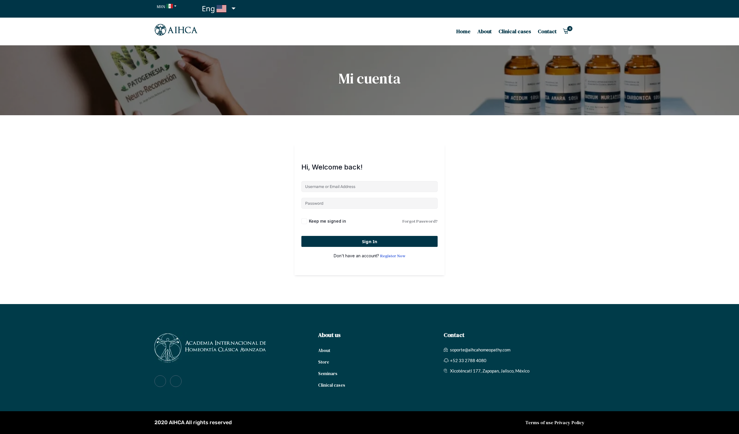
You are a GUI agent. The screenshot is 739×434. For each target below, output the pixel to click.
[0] (565, 31)
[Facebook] (160, 381)
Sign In (369, 241)
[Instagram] (176, 381)
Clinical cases (515, 31)
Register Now (393, 256)
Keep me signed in (327, 221)
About (484, 31)
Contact (547, 31)
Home (463, 31)
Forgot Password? (420, 221)
